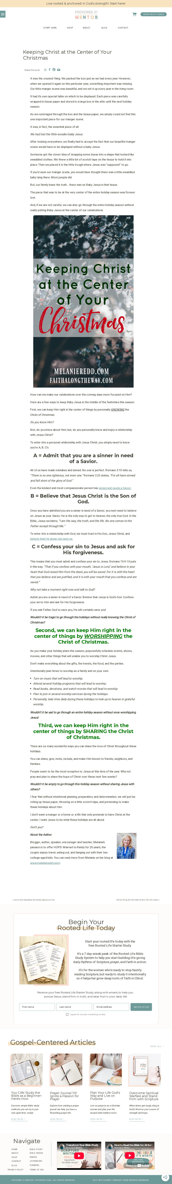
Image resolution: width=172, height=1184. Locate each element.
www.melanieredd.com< (45, 863)
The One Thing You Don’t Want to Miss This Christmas (137, 900)
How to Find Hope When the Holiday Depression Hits (34, 900)
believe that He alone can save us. (51, 539)
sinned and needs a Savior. (115, 488)
